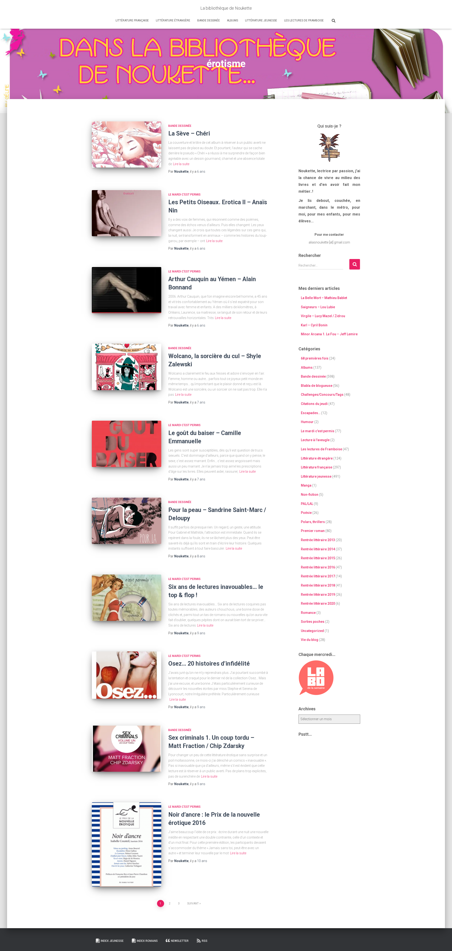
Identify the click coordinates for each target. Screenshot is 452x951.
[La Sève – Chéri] (126, 144)
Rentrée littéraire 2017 (318, 576)
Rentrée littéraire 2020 (318, 603)
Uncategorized (312, 631)
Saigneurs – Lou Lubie (318, 307)
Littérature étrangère (173, 20)
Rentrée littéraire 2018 (318, 585)
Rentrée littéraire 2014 (318, 549)
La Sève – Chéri (189, 133)
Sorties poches (312, 621)
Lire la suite (181, 164)
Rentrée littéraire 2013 (318, 540)
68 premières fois (314, 358)
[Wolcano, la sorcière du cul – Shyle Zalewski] (126, 367)
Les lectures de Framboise (304, 20)
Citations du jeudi (314, 404)
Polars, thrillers (313, 522)
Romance (308, 613)
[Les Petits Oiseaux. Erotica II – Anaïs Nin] (126, 213)
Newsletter (180, 941)
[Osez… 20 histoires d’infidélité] (126, 675)
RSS (204, 941)
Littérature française (132, 20)
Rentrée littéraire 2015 (318, 558)
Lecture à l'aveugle (315, 440)
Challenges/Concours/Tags (322, 394)
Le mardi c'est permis (184, 194)
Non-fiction (309, 494)
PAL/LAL (307, 504)
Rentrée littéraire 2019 (318, 594)
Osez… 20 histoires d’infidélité (209, 663)
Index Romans (147, 941)
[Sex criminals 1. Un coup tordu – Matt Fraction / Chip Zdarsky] (126, 749)
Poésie (306, 513)
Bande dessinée (208, 20)
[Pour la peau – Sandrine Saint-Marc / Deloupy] (126, 521)
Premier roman (313, 531)
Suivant (193, 903)
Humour (307, 422)
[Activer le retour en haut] (443, 941)
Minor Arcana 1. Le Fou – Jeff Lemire (329, 334)
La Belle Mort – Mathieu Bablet (324, 298)
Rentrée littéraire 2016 (318, 567)
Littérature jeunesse (261, 20)
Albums (232, 20)
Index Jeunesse (112, 941)
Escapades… (310, 413)
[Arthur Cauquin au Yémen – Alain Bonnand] (126, 290)
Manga (306, 485)
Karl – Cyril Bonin (314, 325)
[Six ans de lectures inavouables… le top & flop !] (126, 598)
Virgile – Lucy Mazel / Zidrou (323, 316)
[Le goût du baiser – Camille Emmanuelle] (126, 444)
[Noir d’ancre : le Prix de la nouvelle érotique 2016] (126, 844)
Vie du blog (309, 640)
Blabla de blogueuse (316, 386)
